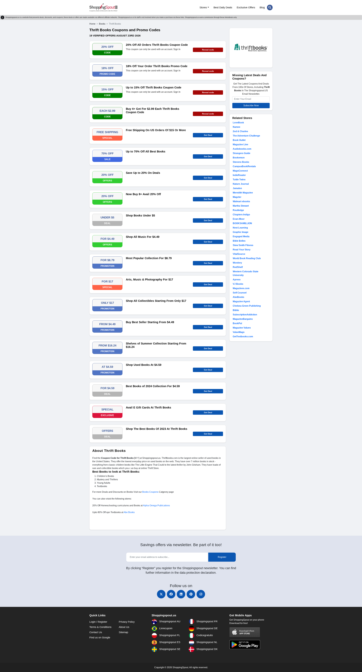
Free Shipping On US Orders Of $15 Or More (156, 130)
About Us (124, 627)
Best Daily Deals (223, 7)
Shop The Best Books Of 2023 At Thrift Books (156, 428)
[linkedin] (181, 594)
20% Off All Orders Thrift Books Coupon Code (157, 44)
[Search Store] (270, 7)
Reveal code (208, 50)
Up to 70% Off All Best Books (145, 151)
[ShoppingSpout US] (103, 7)
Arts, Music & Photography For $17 (149, 279)
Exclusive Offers (246, 7)
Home (92, 24)
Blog (262, 7)
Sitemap (123, 632)
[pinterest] (191, 594)
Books (102, 24)
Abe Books (129, 512)
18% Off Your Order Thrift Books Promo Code (156, 66)
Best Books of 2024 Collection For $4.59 (153, 386)
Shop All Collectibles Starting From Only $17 (156, 300)
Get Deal (208, 135)
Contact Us (95, 632)
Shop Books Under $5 (140, 215)
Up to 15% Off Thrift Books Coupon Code (153, 87)
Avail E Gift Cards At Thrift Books (148, 407)
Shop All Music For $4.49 (142, 236)
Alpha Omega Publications (156, 505)
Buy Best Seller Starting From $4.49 (150, 322)
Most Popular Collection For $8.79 (149, 258)
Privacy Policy (127, 621)
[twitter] (161, 594)
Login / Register (98, 621)
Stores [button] (203, 7)
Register (222, 557)
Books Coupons (150, 492)
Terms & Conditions (100, 627)
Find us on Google (99, 637)
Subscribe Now (251, 105)
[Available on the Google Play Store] (244, 644)
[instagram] (201, 594)
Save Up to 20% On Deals (143, 172)
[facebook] (171, 594)
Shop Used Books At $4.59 (143, 364)
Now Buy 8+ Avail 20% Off (143, 194)
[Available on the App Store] (244, 632)
